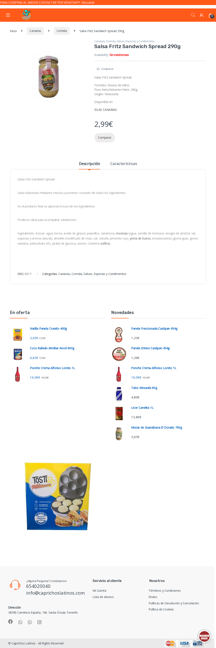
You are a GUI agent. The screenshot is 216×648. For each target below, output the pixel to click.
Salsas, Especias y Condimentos (136, 41)
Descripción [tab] (89, 164)
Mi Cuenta (99, 590)
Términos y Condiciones (164, 590)
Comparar (107, 69)
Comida (62, 31)
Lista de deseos (103, 597)
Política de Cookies (161, 609)
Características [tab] (123, 164)
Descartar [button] (88, 2)
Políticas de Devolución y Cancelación (173, 603)
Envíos (152, 597)
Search (192, 15)
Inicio (13, 31)
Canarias (35, 31)
